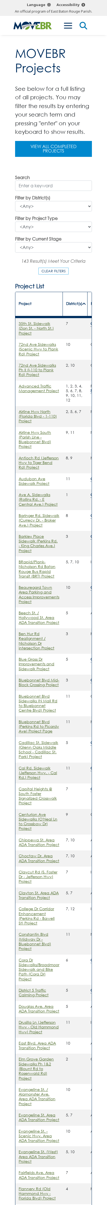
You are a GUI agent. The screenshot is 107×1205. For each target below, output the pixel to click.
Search (22, 178)
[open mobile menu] (68, 25)
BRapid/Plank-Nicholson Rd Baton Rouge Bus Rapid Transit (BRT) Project (37, 569)
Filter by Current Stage (38, 239)
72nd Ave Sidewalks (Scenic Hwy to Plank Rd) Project (38, 349)
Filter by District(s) (32, 198)
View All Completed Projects (53, 148)
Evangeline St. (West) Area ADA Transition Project (38, 1156)
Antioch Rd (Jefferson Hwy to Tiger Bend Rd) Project (39, 462)
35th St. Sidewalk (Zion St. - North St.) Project (36, 328)
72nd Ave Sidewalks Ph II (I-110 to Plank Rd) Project (37, 370)
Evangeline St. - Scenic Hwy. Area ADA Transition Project (39, 1136)
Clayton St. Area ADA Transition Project (39, 895)
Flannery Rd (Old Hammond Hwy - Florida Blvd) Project (37, 1193)
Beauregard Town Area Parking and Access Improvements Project (39, 594)
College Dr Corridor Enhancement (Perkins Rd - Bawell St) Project (37, 916)
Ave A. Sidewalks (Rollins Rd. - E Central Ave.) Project (38, 499)
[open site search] (83, 25)
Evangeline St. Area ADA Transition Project (39, 1117)
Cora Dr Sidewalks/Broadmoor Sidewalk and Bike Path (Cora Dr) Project (39, 969)
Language (36, 5)
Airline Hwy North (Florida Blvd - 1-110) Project (38, 416)
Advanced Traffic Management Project (39, 388)
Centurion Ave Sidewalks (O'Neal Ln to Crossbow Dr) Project (38, 821)
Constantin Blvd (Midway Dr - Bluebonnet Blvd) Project (35, 941)
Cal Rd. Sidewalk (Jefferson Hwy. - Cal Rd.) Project (38, 772)
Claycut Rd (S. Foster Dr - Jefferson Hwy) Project (38, 876)
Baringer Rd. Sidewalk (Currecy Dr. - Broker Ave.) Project (39, 520)
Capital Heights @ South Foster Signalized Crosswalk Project (38, 796)
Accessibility (68, 5)
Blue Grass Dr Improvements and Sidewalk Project (36, 664)
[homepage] (32, 26)
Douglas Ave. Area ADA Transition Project (39, 1009)
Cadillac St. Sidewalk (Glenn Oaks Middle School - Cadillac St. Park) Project (38, 750)
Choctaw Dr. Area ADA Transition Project (39, 858)
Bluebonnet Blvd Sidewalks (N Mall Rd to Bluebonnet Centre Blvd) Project (38, 703)
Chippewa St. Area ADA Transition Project (39, 842)
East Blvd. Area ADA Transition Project (37, 1045)
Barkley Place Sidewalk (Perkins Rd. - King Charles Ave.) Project (38, 543)
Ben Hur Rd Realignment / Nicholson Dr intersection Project (36, 641)
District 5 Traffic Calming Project (34, 993)
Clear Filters (53, 271)
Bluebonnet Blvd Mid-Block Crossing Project (39, 682)
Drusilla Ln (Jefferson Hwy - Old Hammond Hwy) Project (39, 1027)
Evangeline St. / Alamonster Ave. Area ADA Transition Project (37, 1097)
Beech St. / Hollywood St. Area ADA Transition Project (39, 617)
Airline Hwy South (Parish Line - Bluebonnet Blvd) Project (35, 439)
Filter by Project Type (36, 219)
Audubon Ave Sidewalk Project (34, 481)
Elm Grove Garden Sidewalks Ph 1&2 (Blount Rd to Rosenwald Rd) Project (36, 1068)
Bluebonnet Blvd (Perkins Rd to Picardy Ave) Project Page (39, 726)
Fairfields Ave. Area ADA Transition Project (39, 1175)
